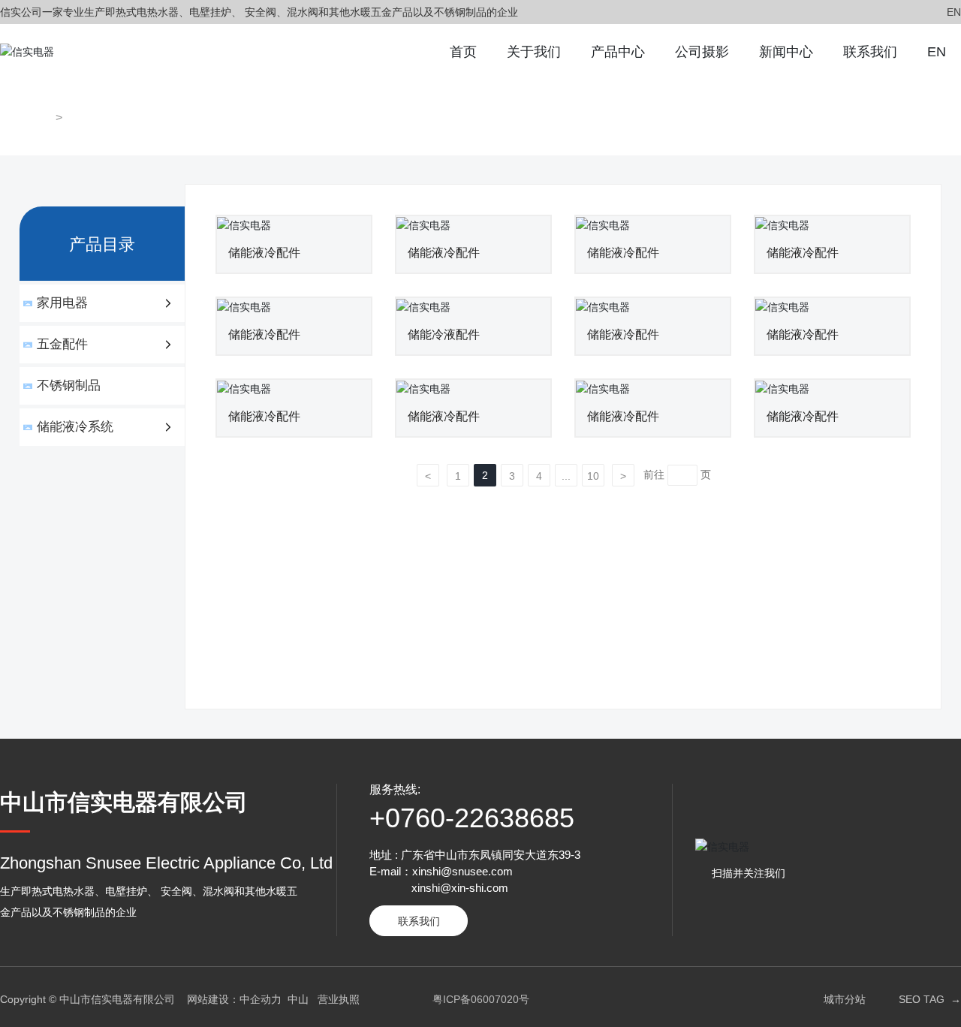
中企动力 (260, 999)
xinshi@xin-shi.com (459, 887)
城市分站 (845, 999)
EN (954, 12)
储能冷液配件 (444, 334)
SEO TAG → (930, 999)
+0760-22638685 (471, 818)
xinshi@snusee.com (462, 871)
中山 (298, 999)
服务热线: (394, 789)
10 (593, 476)
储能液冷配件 (264, 252)
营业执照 (339, 999)
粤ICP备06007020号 (480, 999)
